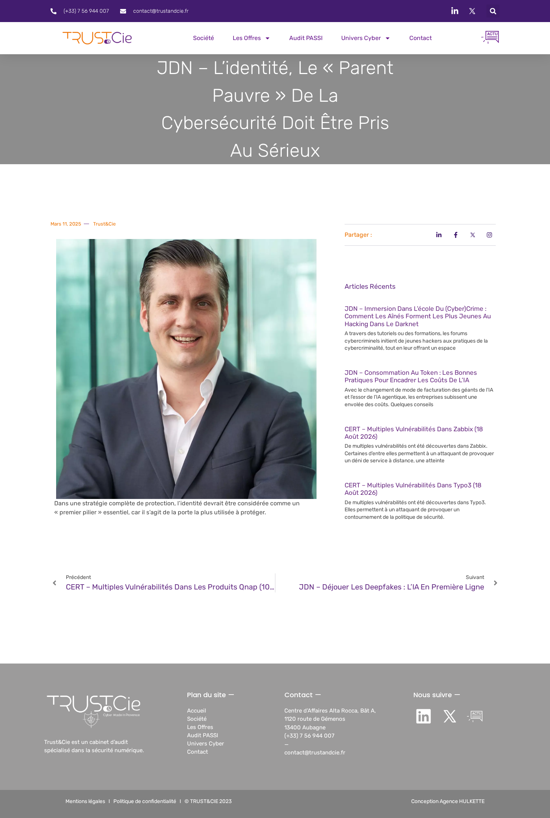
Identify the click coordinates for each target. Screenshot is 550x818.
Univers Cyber (361, 38)
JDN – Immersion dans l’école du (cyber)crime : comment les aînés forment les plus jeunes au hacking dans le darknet (418, 316)
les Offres (247, 38)
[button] (492, 11)
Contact (420, 38)
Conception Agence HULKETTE (448, 801)
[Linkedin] (423, 716)
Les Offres (200, 727)
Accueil (196, 710)
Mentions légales (85, 801)
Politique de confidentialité (144, 801)
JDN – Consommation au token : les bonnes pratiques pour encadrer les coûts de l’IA (411, 376)
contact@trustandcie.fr (314, 752)
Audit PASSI (306, 38)
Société (203, 38)
